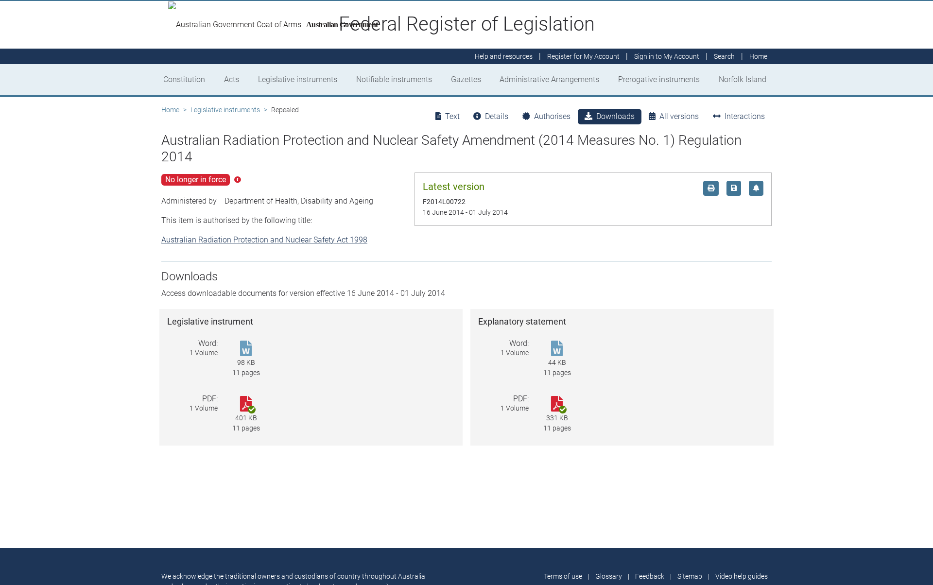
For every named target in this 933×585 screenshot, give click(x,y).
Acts (231, 79)
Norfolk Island (742, 79)
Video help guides (741, 576)
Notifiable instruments (394, 79)
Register (583, 56)
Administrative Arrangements (549, 79)
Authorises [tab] (552, 116)
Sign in (666, 56)
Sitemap (689, 576)
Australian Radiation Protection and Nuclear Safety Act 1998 (264, 239)
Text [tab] (452, 116)
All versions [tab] (679, 116)
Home (170, 110)
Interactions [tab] (745, 116)
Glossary (608, 576)
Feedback (649, 576)
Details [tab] (496, 116)
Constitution (184, 79)
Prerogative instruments (659, 79)
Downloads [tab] (615, 116)
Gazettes (466, 79)
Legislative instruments (297, 79)
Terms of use (563, 576)
